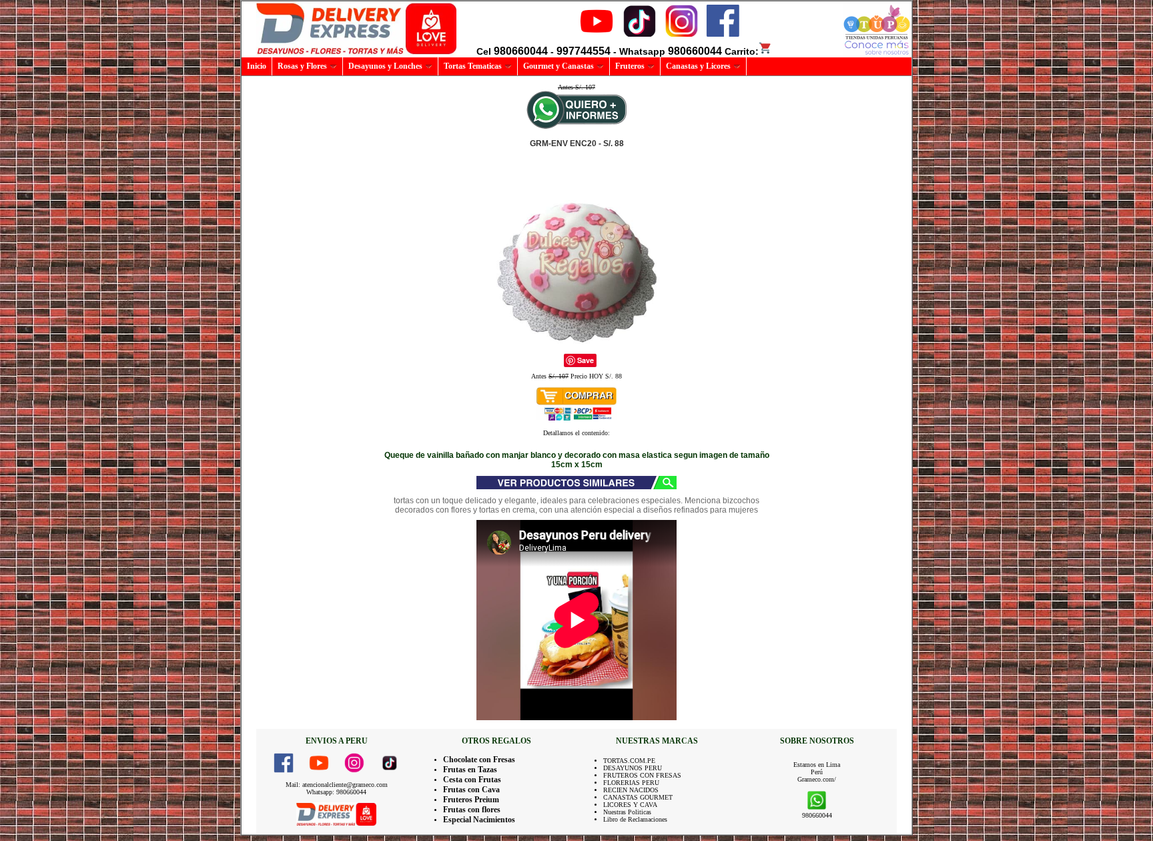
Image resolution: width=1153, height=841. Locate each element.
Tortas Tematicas (473, 66)
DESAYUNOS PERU (632, 768)
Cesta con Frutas (472, 779)
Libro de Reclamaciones (635, 819)
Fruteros (630, 66)
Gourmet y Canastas (558, 66)
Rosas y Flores (302, 66)
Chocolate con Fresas (479, 759)
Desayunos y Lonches (385, 66)
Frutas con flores (471, 809)
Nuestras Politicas (627, 812)
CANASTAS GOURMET (638, 797)
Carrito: (742, 51)
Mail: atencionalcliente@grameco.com (337, 784)
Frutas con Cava (471, 789)
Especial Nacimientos (479, 819)
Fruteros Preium (471, 799)
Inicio (256, 66)
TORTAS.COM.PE (629, 760)
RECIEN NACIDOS (631, 790)
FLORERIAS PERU (631, 782)
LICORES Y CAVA (630, 804)
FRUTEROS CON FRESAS (642, 775)
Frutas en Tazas (470, 769)
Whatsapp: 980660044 (336, 792)
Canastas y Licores (698, 66)
